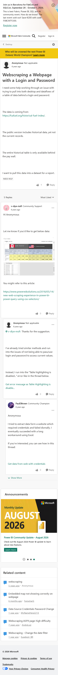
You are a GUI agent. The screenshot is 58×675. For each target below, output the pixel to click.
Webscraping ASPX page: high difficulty (30, 620)
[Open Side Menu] (4, 36)
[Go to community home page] (19, 36)
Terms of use (46, 658)
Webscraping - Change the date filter (28, 632)
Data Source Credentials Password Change (31, 608)
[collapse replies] (29, 203)
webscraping (15, 581)
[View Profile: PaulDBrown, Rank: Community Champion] (11, 405)
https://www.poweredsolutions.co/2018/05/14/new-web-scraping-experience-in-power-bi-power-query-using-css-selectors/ (28, 295)
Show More (16, 477)
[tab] (27, 559)
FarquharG (29, 600)
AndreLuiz (26, 624)
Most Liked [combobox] (47, 197)
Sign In (51, 36)
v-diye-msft (16, 206)
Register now (10, 25)
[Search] (34, 36)
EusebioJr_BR (27, 636)
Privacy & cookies (29, 658)
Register (41, 36)
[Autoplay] (23, 559)
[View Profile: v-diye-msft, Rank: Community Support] (6, 208)
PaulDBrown (21, 403)
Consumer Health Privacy (42, 668)
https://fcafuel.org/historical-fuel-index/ (23, 115)
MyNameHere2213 (30, 612)
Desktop (9, 44)
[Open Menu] (53, 44)
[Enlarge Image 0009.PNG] (29, 257)
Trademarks (7, 664)
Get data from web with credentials (26, 463)
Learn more (39, 55)
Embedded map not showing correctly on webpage (31, 595)
